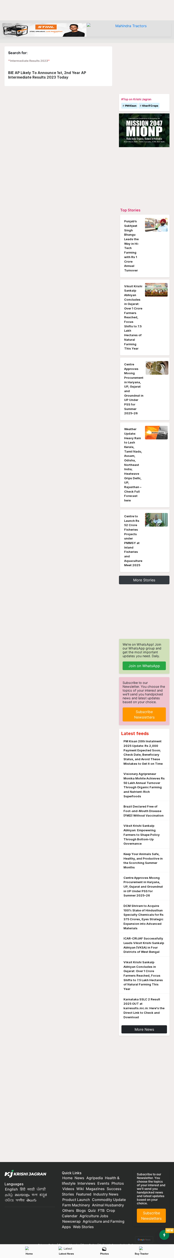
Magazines (95, 1188)
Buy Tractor (141, 1253)
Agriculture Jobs (94, 1216)
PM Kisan (130, 105)
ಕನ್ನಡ (43, 1194)
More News (144, 1029)
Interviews (86, 1183)
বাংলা (34, 1194)
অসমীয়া (20, 1200)
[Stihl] (44, 30)
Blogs (81, 1210)
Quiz (92, 1210)
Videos (68, 1188)
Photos (104, 1253)
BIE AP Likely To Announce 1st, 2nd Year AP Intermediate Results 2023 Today (47, 74)
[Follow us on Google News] (143, 1239)
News (79, 1178)
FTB (101, 1210)
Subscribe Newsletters (144, 714)
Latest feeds (135, 733)
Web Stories (83, 1226)
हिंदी (22, 1189)
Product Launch (76, 1199)
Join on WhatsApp (144, 666)
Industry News (105, 1194)
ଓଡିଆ (9, 1200)
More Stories (144, 580)
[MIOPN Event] (144, 130)
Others (68, 1210)
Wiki (80, 1188)
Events (103, 1183)
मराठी (31, 1189)
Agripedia (94, 1178)
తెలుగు (31, 1200)
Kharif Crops (150, 105)
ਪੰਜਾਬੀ (41, 1189)
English (11, 1189)
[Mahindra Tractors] (129, 30)
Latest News (66, 1253)
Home (29, 1253)
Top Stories (130, 210)
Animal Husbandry (108, 1205)
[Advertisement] (144, 69)
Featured (83, 1194)
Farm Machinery (76, 1205)
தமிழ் (9, 1194)
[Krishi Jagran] (26, 1174)
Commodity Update (109, 1199)
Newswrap (71, 1221)
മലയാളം (22, 1194)
